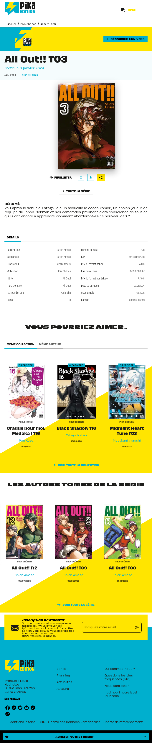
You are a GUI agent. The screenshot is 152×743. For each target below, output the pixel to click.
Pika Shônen (28, 24)
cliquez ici (49, 635)
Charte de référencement (123, 722)
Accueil (11, 24)
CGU (42, 722)
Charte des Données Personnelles (74, 722)
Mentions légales (22, 722)
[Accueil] (20, 9)
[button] (125, 39)
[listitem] (7, 708)
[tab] (12, 237)
